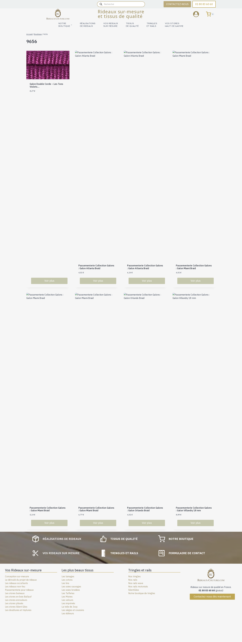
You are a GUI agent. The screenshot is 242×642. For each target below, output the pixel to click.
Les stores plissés (14, 603)
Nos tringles (134, 576)
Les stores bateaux (15, 593)
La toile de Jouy (70, 606)
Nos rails (132, 579)
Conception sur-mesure (17, 576)
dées (77, 589)
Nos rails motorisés (138, 586)
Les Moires (67, 596)
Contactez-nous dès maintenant (212, 596)
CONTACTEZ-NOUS (177, 4)
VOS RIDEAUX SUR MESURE (110, 24)
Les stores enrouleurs (16, 600)
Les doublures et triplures (18, 610)
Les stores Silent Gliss (16, 606)
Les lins (65, 583)
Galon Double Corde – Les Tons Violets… (46, 85)
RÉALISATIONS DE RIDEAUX (88, 24)
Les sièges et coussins (73, 610)
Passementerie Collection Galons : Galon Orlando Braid (145, 509)
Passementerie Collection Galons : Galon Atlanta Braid (96, 267)
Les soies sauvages (71, 586)
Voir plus (49, 280)
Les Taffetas (68, 593)
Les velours (67, 600)
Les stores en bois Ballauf (18, 596)
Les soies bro (68, 589)
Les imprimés (68, 603)
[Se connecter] (198, 14)
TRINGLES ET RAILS (152, 24)
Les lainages (68, 576)
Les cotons (67, 579)
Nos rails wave (135, 583)
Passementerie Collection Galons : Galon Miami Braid (194, 267)
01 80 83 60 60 (204, 4)
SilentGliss (133, 589)
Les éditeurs (68, 613)
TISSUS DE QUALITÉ (132, 24)
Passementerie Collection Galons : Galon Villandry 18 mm (194, 509)
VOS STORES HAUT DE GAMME (174, 24)
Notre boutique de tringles (141, 593)
